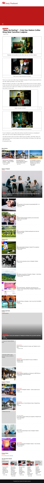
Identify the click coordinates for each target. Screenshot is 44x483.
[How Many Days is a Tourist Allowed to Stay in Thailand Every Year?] (22, 154)
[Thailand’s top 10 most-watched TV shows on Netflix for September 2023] (9, 360)
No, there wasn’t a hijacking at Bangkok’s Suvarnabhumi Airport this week (38, 470)
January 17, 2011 (5, 34)
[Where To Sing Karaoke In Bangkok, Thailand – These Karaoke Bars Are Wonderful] (9, 444)
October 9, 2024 (5, 164)
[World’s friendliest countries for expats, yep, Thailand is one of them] (9, 346)
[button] (3, 23)
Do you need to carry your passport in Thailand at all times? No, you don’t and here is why (5, 470)
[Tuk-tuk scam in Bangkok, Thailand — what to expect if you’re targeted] (8, 154)
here (12, 455)
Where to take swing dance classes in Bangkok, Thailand (27, 261)
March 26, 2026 (19, 206)
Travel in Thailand (5, 28)
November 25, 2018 (20, 276)
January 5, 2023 (19, 375)
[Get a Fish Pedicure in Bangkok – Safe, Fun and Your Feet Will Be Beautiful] (9, 301)
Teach (4, 192)
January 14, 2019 (19, 262)
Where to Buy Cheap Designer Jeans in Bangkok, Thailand (28, 430)
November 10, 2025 (20, 348)
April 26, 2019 (33, 165)
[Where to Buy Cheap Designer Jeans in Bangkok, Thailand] (9, 430)
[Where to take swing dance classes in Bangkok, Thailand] (9, 261)
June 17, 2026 (5, 338)
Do (17, 286)
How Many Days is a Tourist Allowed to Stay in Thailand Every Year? (21, 161)
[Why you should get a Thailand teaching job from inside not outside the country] (9, 232)
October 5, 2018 (19, 303)
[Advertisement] (22, 14)
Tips (31, 157)
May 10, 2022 (19, 164)
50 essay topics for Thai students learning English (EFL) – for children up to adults (22, 470)
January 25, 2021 (19, 249)
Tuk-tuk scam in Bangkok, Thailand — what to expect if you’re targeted (8, 161)
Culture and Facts (19, 358)
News (37, 464)
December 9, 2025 (19, 233)
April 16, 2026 (5, 196)
